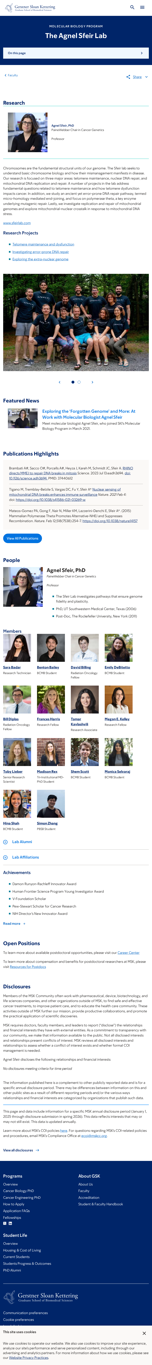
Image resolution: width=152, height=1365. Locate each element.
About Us (85, 1184)
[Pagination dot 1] (72, 382)
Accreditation (88, 1198)
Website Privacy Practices (28, 1358)
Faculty (13, 75)
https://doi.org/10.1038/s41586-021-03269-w (51, 500)
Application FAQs (16, 1211)
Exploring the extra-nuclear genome (40, 259)
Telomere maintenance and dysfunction (43, 244)
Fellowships (12, 1218)
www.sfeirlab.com (17, 223)
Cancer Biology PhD (18, 1191)
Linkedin (10, 1223)
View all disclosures (18, 1150)
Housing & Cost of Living (22, 1250)
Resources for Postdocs (28, 967)
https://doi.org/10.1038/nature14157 (110, 521)
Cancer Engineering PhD (22, 1198)
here (63, 1131)
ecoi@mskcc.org (94, 1136)
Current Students (16, 1257)
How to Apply (13, 1204)
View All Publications (22, 538)
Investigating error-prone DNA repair (40, 252)
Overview (10, 1184)
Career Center (129, 953)
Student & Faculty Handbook (100, 1204)
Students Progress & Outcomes (27, 1264)
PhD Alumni (12, 1270)
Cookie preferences (18, 1320)
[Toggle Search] (132, 8)
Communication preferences (25, 1313)
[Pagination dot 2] (79, 382)
